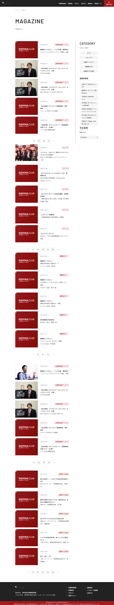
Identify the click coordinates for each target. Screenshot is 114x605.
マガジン (76, 3)
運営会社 (90, 3)
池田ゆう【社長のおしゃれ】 (89, 85)
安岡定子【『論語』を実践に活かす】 (89, 122)
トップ (17, 10)
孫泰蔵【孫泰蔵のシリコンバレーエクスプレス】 (89, 110)
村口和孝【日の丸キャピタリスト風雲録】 (89, 116)
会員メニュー (72, 596)
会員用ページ (97, 3)
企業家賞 (70, 3)
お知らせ (83, 3)
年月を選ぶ (83, 137)
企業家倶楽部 (62, 3)
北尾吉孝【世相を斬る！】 (88, 98)
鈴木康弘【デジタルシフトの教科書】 (89, 104)
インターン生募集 (92, 590)
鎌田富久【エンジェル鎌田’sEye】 (89, 91)
